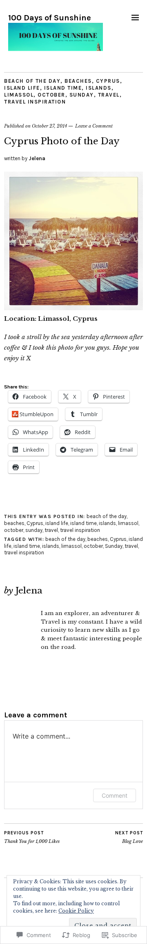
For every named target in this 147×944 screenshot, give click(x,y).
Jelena (37, 158)
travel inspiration (35, 102)
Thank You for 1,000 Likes (32, 837)
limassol (18, 95)
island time (63, 88)
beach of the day (32, 81)
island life (22, 88)
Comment (114, 795)
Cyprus (108, 81)
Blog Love (129, 837)
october (51, 95)
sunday (81, 95)
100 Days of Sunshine (49, 17)
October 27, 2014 (49, 126)
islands (98, 88)
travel (109, 95)
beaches (78, 81)
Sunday (113, 546)
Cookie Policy (76, 911)
